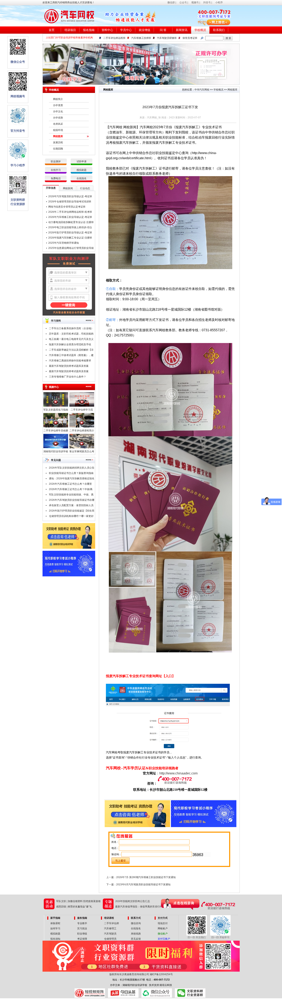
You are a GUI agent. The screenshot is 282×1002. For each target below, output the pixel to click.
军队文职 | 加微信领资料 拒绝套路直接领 (78, 901)
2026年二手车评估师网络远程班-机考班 (70, 211)
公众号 (183, 2)
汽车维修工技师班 (141, 38)
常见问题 (56, 460)
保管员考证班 (189, 38)
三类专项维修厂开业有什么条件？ (67, 376)
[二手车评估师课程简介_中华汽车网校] (81, 426)
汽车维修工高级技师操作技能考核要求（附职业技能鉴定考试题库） (70, 361)
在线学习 (56, 170)
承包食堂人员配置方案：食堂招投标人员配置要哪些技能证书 (71, 506)
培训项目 (70, 30)
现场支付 (163, 923)
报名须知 (55, 938)
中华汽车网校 (201, 89)
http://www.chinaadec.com (178, 773)
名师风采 (58, 123)
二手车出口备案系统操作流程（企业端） (71, 328)
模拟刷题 (81, 170)
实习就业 (82, 928)
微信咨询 (136, 923)
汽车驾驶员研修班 (167, 38)
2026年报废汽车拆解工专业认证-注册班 (70, 237)
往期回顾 (58, 148)
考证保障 (82, 938)
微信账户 (163, 933)
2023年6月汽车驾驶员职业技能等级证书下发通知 (143, 884)
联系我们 (219, 30)
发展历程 (58, 142)
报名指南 (89, 30)
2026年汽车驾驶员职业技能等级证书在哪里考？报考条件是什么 (71, 501)
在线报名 (81, 178)
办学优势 (58, 117)
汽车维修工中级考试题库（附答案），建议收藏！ (71, 356)
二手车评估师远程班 (114, 38)
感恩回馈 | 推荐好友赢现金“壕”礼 (74, 906)
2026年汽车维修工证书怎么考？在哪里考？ (70, 484)
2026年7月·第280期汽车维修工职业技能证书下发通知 (146, 877)
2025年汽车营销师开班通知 (63, 242)
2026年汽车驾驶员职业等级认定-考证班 (70, 196)
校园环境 (58, 130)
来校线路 (136, 933)
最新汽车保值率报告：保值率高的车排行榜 (138, 906)
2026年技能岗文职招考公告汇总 (132, 901)
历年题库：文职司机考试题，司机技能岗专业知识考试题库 (71, 334)
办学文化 (58, 111)
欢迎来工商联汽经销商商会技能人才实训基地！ (69, 2)
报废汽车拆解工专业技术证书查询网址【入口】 (140, 676)
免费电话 (56, 178)
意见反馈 (136, 938)
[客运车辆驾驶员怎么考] (81, 447)
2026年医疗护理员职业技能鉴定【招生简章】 (71, 511)
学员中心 (126, 30)
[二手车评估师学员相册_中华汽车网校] (55, 426)
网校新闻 (68, 188)
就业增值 (144, 30)
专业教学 (82, 923)
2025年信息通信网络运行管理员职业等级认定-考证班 (71, 249)
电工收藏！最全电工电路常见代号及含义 (71, 339)
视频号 (195, 2)
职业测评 (56, 161)
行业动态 (85, 188)
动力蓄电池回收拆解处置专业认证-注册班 (71, 222)
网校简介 (58, 99)
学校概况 (200, 30)
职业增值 (82, 933)
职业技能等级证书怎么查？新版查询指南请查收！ (71, 474)
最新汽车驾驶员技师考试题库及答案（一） (69, 372)
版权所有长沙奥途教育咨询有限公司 (129, 974)
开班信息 (51, 187)
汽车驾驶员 (110, 933)
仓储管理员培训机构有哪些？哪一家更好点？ (71, 517)
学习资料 (56, 320)
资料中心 (107, 30)
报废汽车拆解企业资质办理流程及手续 (70, 344)
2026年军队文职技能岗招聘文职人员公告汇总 (71, 468)
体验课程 (55, 923)
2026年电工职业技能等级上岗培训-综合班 (70, 228)
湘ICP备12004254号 (161, 974)
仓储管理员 (110, 938)
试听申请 (81, 161)
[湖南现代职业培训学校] (55, 447)
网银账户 (163, 928)
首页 (52, 30)
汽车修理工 (110, 928)
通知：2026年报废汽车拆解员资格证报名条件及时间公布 (71, 479)
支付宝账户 (164, 938)
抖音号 (207, 2)
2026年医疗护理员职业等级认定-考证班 (70, 232)
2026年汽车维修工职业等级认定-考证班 (70, 217)
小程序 (219, 2)
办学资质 (58, 105)
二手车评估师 (111, 923)
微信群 (171, 2)
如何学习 (55, 928)
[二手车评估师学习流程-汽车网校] (81, 405)
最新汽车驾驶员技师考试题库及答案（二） (69, 366)
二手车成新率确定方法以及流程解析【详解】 (71, 350)
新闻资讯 (181, 30)
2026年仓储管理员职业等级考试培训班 (69, 201)
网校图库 (58, 136)
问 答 (163, 30)
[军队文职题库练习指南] (55, 405)
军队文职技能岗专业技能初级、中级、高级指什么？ (71, 495)
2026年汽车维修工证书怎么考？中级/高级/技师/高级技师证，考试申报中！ (70, 490)
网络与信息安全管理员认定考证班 (66, 206)
